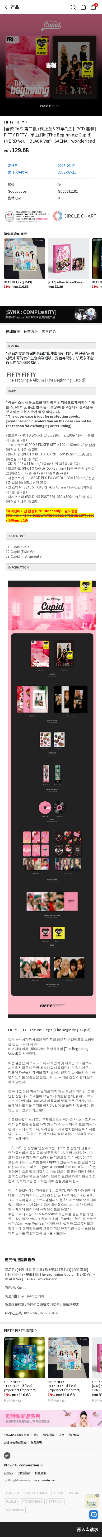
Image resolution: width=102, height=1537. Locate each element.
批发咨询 (40, 1473)
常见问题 (49, 1435)
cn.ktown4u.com (45, 1480)
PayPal (11, 1501)
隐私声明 (36, 1442)
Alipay (58, 1493)
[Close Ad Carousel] (97, 1495)
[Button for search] (73, 7)
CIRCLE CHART (36, 1493)
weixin (74, 1493)
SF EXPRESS (14, 1510)
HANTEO (12, 1493)
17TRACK (56, 1501)
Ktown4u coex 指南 (16, 1435)
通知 (36, 1435)
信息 (61, 1435)
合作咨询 (24, 1473)
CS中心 (8, 1473)
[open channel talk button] (93, 1514)
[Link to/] (83, 7)
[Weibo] (7, 1455)
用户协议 (74, 1435)
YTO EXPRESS (32, 1501)
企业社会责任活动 (15, 1442)
